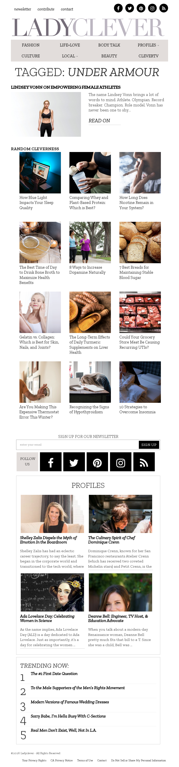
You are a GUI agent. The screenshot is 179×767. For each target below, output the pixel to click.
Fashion (31, 45)
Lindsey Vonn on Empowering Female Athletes (65, 87)
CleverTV (148, 55)
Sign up (149, 444)
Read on (99, 120)
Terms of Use (85, 760)
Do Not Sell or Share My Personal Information (138, 760)
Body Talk (109, 45)
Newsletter (22, 9)
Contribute (46, 9)
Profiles (147, 45)
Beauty (109, 55)
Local (69, 55)
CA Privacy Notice (62, 760)
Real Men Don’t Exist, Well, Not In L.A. (63, 730)
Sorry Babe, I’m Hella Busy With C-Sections (68, 716)
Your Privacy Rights (34, 760)
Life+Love (70, 45)
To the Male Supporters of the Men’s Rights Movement (78, 687)
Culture (31, 55)
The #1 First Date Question (54, 673)
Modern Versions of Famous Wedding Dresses (70, 701)
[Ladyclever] (88, 27)
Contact (67, 9)
